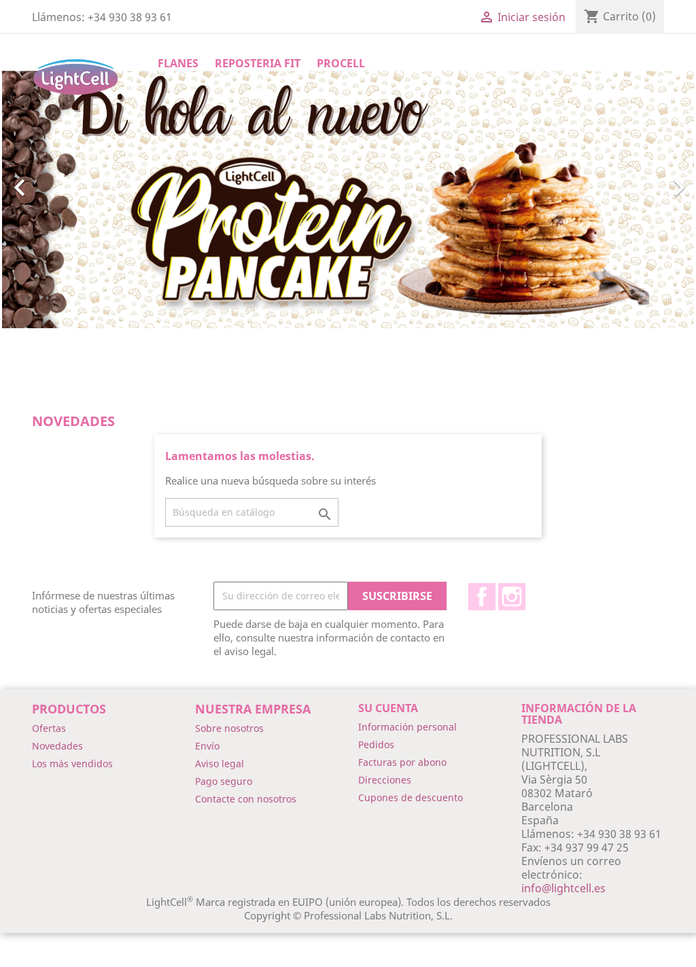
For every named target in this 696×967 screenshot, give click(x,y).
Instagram (511, 596)
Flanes (178, 63)
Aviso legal (219, 763)
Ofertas (49, 728)
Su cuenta (388, 708)
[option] (348, 184)
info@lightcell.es (563, 888)
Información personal (407, 726)
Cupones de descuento (410, 797)
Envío (207, 745)
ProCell (341, 63)
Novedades (57, 745)
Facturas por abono (402, 762)
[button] (54, 181)
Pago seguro (223, 781)
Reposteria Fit (257, 63)
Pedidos (376, 744)
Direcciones (384, 779)
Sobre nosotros (229, 728)
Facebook (481, 596)
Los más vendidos (72, 763)
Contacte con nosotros (245, 798)
